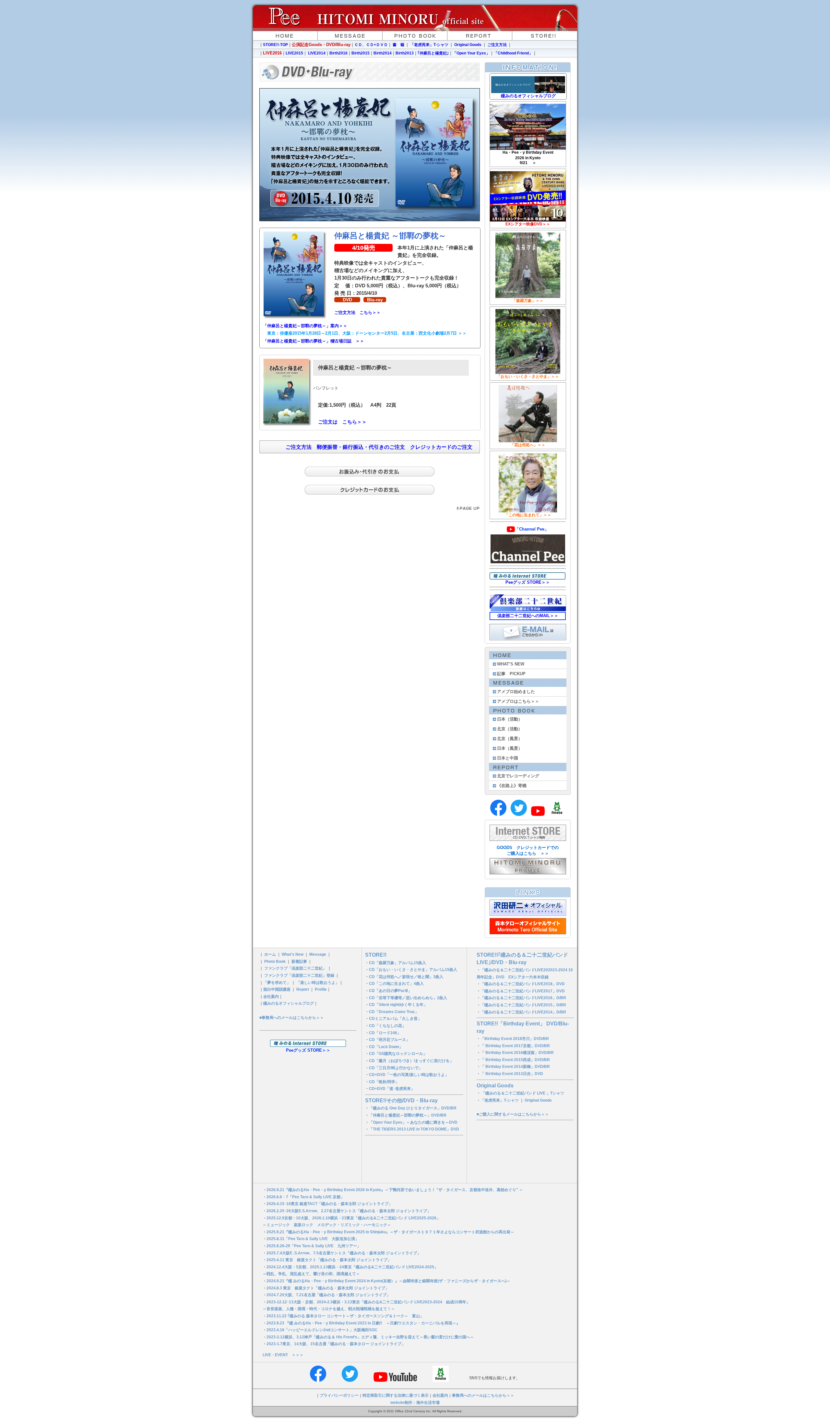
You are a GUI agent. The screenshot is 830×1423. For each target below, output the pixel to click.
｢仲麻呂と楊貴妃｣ (433, 53)
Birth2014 (383, 53)
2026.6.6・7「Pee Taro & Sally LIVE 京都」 (305, 1197)
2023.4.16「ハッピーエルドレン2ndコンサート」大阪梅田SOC (322, 1330)
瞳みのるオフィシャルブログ (288, 1003)
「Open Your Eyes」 (471, 53)
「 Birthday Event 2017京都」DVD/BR (515, 1046)
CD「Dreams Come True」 (394, 1012)
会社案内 (271, 996)
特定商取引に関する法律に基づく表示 (395, 1395)
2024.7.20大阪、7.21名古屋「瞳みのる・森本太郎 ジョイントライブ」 (328, 1295)
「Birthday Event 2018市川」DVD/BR (514, 1038)
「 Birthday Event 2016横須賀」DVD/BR (517, 1052)
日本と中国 (507, 758)
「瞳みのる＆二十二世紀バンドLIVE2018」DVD (522, 984)
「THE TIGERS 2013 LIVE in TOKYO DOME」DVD (414, 1129)
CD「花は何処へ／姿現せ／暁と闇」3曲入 (406, 977)
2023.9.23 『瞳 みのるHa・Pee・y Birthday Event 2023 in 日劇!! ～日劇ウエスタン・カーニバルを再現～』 (363, 1323)
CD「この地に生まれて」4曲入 (396, 983)
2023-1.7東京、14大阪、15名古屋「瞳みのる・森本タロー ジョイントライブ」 (336, 1344)
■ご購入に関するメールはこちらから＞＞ (513, 1114)
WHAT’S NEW (510, 664)
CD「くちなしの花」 (387, 1025)
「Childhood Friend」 (513, 53)
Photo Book (275, 961)
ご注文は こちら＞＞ (342, 422)
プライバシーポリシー (339, 1395)
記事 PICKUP (511, 673)
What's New (292, 954)
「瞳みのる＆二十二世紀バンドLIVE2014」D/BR (523, 1012)
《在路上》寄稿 (512, 785)
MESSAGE (350, 35)
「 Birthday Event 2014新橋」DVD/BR (515, 1066)
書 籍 (398, 44)
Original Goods (467, 44)
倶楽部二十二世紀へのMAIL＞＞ (527, 615)
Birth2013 (405, 53)
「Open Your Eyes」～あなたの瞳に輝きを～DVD (413, 1122)
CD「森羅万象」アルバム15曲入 (397, 963)
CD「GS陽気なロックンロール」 (398, 1053)
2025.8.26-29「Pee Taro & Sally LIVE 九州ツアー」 (314, 1246)
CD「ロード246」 (385, 1033)
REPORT (479, 35)
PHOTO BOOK (415, 35)
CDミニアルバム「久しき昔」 (395, 1018)
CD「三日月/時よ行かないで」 (395, 1068)
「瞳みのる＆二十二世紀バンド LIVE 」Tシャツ (522, 1093)
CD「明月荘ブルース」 (389, 1039)
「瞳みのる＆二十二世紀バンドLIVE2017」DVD (522, 991)
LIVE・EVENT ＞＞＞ (283, 1355)
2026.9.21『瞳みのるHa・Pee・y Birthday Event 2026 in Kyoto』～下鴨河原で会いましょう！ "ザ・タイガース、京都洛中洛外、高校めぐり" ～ (395, 1190)
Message (317, 954)
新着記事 (299, 961)
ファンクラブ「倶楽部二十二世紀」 (295, 968)
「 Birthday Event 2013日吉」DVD (511, 1073)
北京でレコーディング (518, 775)
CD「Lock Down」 (386, 1047)
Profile (321, 989)
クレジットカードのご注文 (441, 447)
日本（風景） (509, 748)
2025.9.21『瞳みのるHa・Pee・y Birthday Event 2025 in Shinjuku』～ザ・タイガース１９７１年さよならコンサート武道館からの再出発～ (390, 1232)
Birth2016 (338, 53)
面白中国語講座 (276, 989)
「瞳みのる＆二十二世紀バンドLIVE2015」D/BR (523, 1005)
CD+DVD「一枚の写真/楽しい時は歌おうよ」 (409, 1074)
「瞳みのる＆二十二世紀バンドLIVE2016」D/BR (523, 998)
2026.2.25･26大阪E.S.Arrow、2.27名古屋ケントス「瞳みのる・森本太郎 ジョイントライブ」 (349, 1211)
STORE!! (544, 35)
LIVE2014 (317, 53)
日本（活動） (509, 719)
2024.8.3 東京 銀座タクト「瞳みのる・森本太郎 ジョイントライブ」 (328, 1288)
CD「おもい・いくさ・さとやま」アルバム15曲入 (413, 969)
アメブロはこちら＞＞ (518, 701)
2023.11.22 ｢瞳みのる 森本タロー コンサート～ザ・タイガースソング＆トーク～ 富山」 (347, 1316)
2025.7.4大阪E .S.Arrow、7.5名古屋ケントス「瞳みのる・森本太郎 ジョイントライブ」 (344, 1253)
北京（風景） (509, 738)
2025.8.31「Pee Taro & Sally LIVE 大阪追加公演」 (313, 1239)
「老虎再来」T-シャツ (429, 44)
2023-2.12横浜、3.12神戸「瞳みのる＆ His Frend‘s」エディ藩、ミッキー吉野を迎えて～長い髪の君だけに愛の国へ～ (370, 1337)
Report (302, 989)
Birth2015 (360, 53)
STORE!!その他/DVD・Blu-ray (401, 1100)
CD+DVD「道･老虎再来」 (392, 1088)
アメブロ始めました (516, 691)
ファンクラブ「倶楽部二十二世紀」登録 (299, 975)
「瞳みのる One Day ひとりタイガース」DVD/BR (412, 1108)
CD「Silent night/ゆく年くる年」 (398, 1004)
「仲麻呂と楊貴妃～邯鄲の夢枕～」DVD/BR (407, 1115)
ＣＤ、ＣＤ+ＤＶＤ (371, 44)
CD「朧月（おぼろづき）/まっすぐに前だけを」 (411, 1060)
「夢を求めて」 (276, 982)
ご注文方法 (496, 44)
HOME (285, 35)
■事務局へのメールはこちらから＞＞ (291, 1017)
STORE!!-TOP (275, 44)
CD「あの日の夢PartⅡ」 (390, 990)
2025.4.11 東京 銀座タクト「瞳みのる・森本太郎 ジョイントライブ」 (329, 1260)
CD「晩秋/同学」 (384, 1082)
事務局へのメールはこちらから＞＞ (483, 1395)
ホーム (270, 954)
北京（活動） (509, 728)
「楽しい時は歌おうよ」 (317, 982)
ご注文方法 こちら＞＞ (357, 312)
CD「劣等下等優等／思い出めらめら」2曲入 (408, 998)
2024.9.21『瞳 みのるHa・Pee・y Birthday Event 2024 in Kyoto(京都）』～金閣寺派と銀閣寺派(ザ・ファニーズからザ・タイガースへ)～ (388, 1281)
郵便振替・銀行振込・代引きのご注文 (361, 447)
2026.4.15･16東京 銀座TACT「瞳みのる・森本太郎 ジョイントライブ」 (329, 1204)
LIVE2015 (294, 53)
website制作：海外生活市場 (415, 1402)
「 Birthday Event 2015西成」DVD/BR (515, 1060)
